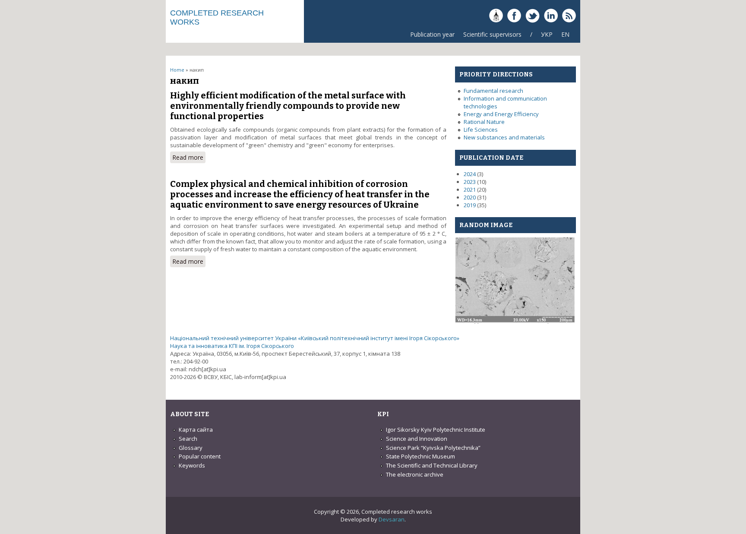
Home (177, 69)
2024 (470, 174)
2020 (470, 197)
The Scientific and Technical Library (431, 465)
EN (565, 34)
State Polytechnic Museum (420, 456)
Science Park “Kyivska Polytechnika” (433, 448)
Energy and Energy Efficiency (501, 114)
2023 (470, 182)
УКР (547, 34)
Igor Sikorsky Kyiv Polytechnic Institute (435, 429)
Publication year (432, 34)
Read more (188, 157)
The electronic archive (414, 474)
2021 (470, 189)
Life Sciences (481, 129)
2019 (470, 205)
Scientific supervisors (492, 34)
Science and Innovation (416, 438)
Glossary (190, 448)
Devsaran (392, 519)
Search (188, 438)
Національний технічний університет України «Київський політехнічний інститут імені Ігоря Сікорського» (314, 338)
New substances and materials (504, 137)
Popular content (200, 456)
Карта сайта (196, 429)
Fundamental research (493, 91)
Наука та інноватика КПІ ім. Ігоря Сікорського (232, 346)
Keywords (192, 465)
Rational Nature (484, 122)
